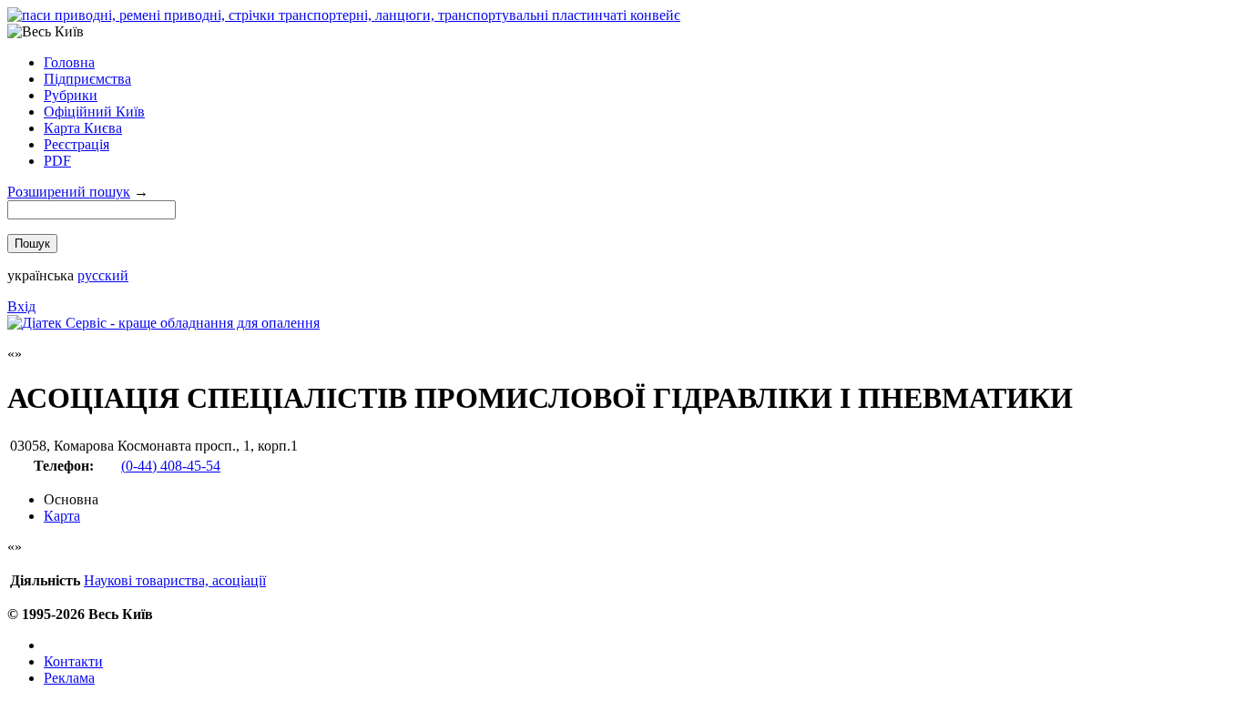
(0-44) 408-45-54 (170, 465)
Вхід (21, 306)
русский (102, 275)
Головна (69, 62)
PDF (57, 160)
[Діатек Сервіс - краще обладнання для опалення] (163, 322)
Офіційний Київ (94, 111)
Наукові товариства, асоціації (175, 580)
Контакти (73, 661)
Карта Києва (83, 128)
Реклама (69, 678)
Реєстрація (76, 144)
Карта (62, 515)
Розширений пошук (68, 191)
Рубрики (70, 95)
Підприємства (87, 78)
